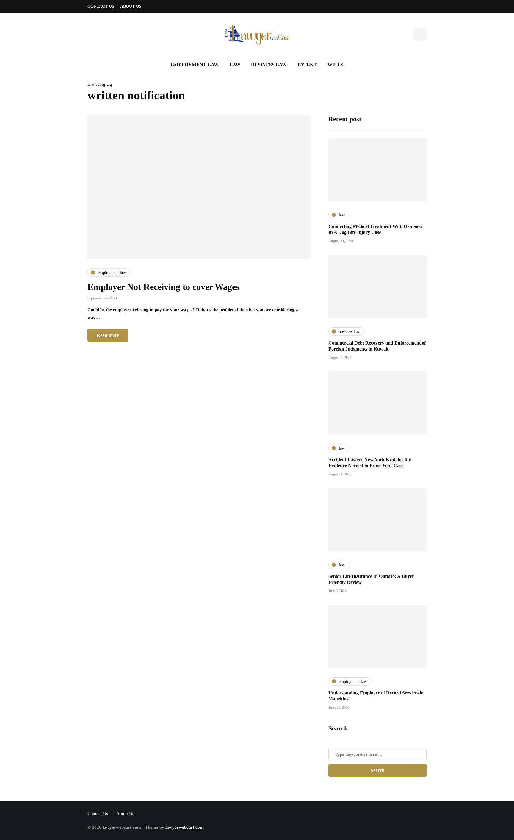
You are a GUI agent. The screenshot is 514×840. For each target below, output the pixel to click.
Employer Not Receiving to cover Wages (163, 287)
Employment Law (195, 64)
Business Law (269, 64)
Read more (108, 335)
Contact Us (100, 6)
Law (234, 64)
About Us (130, 6)
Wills (335, 64)
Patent (307, 64)
